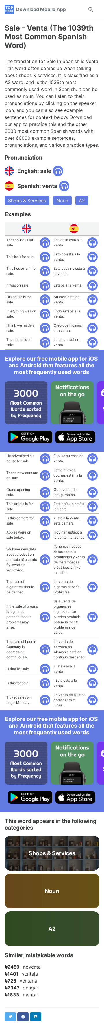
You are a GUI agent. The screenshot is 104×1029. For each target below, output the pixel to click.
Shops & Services (27, 200)
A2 (82, 200)
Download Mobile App (41, 9)
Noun (62, 200)
